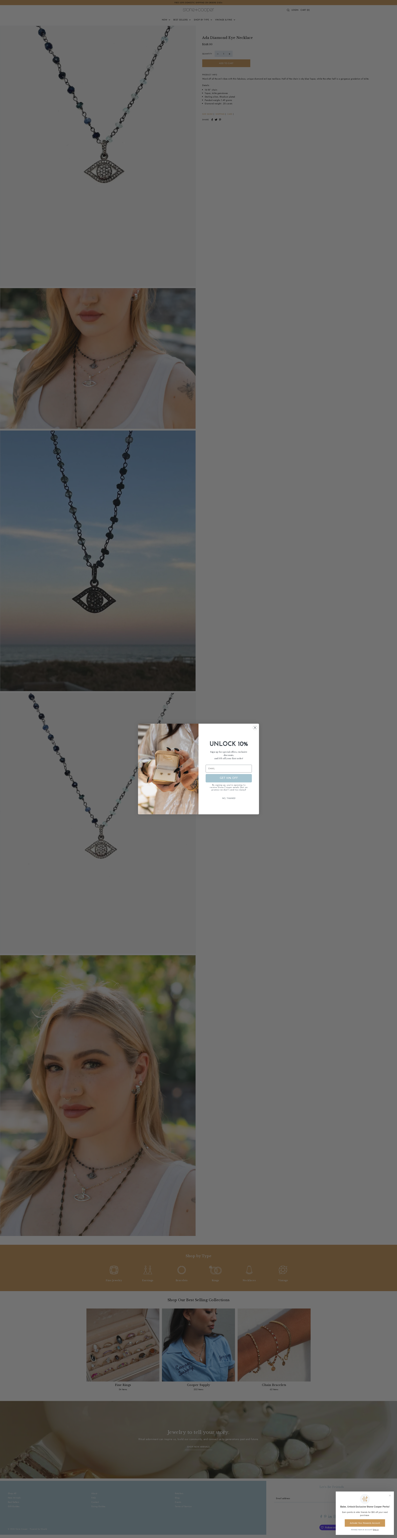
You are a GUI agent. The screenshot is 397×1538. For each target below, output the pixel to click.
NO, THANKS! (228, 798)
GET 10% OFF (229, 778)
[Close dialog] (255, 727)
